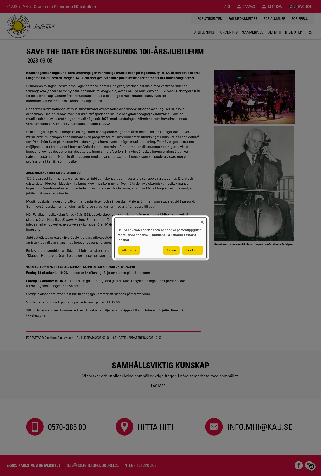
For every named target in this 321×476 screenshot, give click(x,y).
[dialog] (161, 238)
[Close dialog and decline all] (202, 220)
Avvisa (171, 250)
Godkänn (192, 250)
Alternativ (129, 250)
